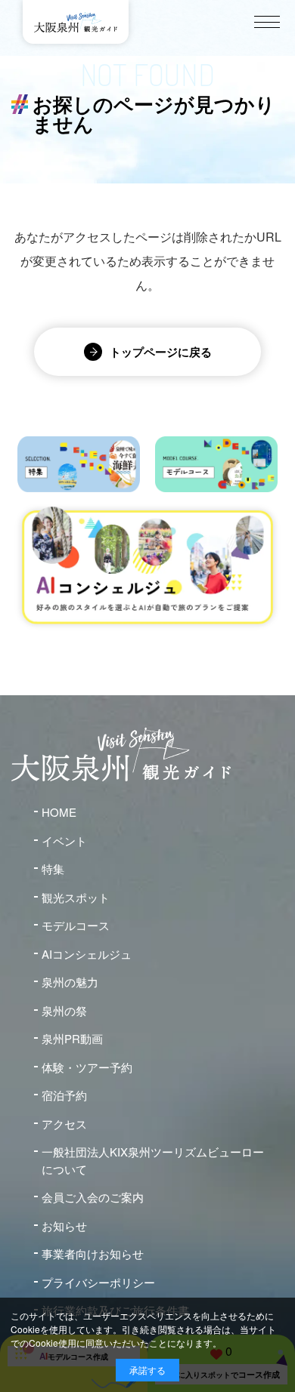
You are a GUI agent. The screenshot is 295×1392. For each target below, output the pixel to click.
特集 (53, 868)
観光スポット (76, 897)
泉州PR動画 (72, 1038)
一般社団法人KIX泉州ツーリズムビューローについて (153, 1160)
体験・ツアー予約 (87, 1067)
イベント (64, 840)
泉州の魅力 (70, 982)
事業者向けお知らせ (93, 1253)
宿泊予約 (64, 1095)
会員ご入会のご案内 (93, 1197)
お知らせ (64, 1225)
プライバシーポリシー (98, 1282)
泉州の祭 (64, 1010)
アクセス (64, 1124)
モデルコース (76, 925)
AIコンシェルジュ (87, 954)
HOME (59, 812)
